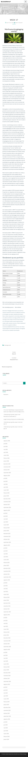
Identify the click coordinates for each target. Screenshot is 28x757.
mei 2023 (6, 553)
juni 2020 (5, 655)
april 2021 (6, 626)
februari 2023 (6, 562)
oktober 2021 (7, 609)
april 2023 (6, 556)
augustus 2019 (7, 684)
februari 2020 (6, 667)
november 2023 (7, 536)
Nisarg (24, 754)
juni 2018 (5, 725)
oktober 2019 (7, 678)
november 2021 (7, 606)
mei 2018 (6, 727)
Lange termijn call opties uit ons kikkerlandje (14, 419)
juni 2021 (5, 620)
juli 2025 (5, 478)
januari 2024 (6, 530)
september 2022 (7, 577)
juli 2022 (5, 582)
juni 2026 (5, 446)
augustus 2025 (7, 475)
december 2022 (7, 568)
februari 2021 (6, 632)
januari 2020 (6, 669)
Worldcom (6, 394)
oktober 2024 (7, 504)
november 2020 (7, 640)
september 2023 (7, 542)
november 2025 (7, 466)
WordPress (16, 754)
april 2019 (6, 695)
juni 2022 (5, 585)
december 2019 (7, 672)
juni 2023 (5, 551)
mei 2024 (6, 519)
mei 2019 (6, 693)
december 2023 (7, 533)
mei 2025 (6, 484)
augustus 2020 (7, 649)
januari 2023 (6, 565)
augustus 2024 (7, 510)
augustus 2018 (7, 719)
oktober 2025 (7, 469)
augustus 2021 (7, 614)
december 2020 (7, 638)
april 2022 (6, 591)
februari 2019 (6, 701)
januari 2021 (6, 635)
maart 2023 (6, 559)
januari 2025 (6, 495)
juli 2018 (5, 722)
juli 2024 (5, 513)
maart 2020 (6, 664)
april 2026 (6, 452)
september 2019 (7, 681)
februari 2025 (6, 493)
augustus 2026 (7, 440)
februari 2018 (6, 736)
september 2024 (7, 507)
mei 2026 (6, 449)
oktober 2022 (7, 574)
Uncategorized (7, 345)
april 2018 (6, 730)
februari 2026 (6, 458)
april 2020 (6, 661)
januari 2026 (6, 461)
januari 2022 (6, 600)
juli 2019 (5, 687)
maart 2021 (6, 629)
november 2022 (7, 571)
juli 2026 (5, 443)
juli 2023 (5, 548)
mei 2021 (6, 623)
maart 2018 (6, 733)
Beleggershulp (6, 1)
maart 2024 (6, 524)
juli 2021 (5, 617)
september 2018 (7, 716)
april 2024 (6, 522)
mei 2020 (6, 658)
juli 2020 (5, 652)
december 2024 (7, 498)
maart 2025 (6, 490)
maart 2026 (6, 455)
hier (22, 304)
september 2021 (7, 611)
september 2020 (7, 646)
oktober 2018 (7, 713)
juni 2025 (5, 481)
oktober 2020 (7, 643)
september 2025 (7, 472)
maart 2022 (6, 594)
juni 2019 (5, 690)
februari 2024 (6, 527)
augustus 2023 (7, 545)
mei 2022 (6, 588)
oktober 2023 (7, 539)
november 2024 (7, 501)
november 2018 (7, 710)
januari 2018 (6, 739)
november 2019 (7, 675)
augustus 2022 (7, 580)
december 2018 (7, 707)
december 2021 (7, 603)
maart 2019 (6, 698)
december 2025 (7, 464)
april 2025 (6, 487)
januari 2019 (6, 704)
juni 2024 (5, 516)
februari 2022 (6, 597)
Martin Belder (19, 22)
